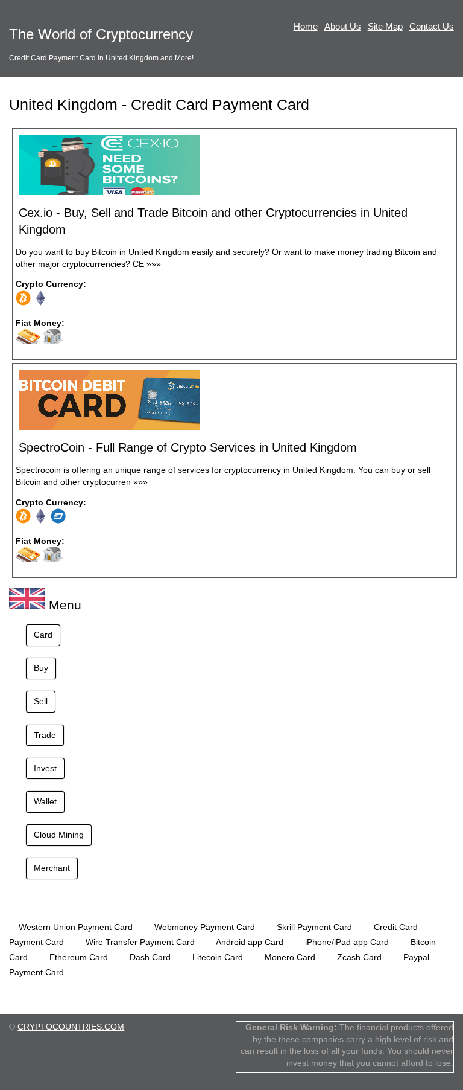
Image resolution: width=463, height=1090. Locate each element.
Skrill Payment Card (314, 927)
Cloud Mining (59, 834)
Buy (41, 668)
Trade (45, 735)
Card (43, 635)
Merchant (52, 868)
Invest (45, 768)
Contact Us (431, 26)
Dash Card (150, 957)
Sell (41, 701)
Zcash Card (359, 957)
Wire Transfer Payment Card (140, 942)
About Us (342, 26)
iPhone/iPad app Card (347, 942)
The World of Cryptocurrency (101, 34)
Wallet (45, 801)
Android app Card (249, 942)
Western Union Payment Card (76, 927)
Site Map (385, 26)
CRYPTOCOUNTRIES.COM (70, 1026)
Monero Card (290, 957)
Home (306, 26)
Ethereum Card (78, 957)
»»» (153, 264)
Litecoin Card (217, 957)
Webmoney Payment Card (204, 927)
